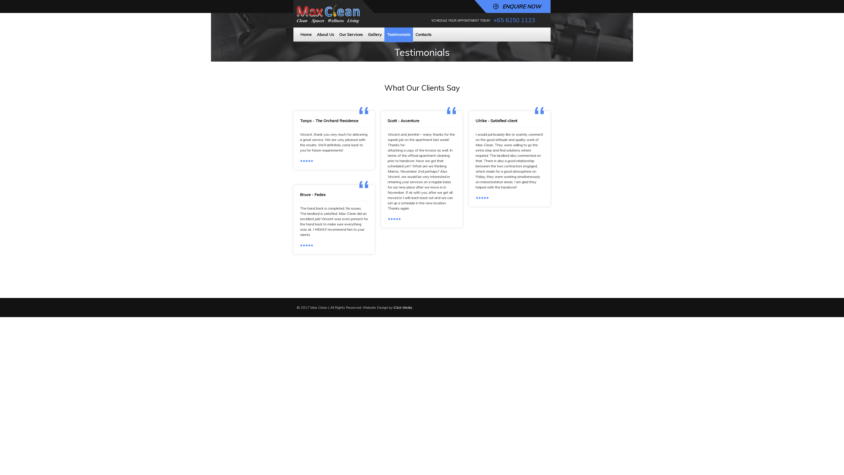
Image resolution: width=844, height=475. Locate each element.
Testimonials (398, 34)
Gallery (375, 34)
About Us (325, 34)
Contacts (423, 34)
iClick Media (403, 307)
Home (306, 34)
